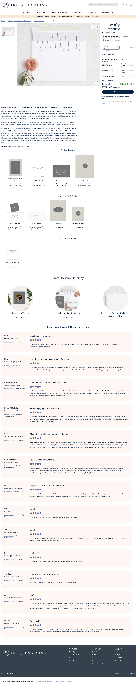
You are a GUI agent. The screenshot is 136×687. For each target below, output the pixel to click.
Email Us (132, 673)
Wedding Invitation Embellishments (19, 21)
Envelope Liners (39, 21)
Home (3, 21)
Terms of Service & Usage (44, 681)
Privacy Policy (59, 681)
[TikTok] (2, 673)
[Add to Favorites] (92, 27)
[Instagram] (13, 673)
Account (117, 652)
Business (77, 12)
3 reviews (117, 40)
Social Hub (95, 655)
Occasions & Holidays (59, 12)
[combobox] (105, 4)
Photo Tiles (91, 12)
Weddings (41, 12)
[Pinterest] (11, 673)
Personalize (118, 92)
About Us (95, 652)
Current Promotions (98, 664)
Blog (93, 658)
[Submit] (120, 4)
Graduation (26, 12)
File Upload (118, 655)
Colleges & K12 (107, 12)
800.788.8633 (119, 673)
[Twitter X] (5, 673)
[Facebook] (8, 673)
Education (72, 661)
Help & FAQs (119, 658)
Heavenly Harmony (9, 342)
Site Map (69, 681)
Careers (94, 661)
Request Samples (120, 661)
